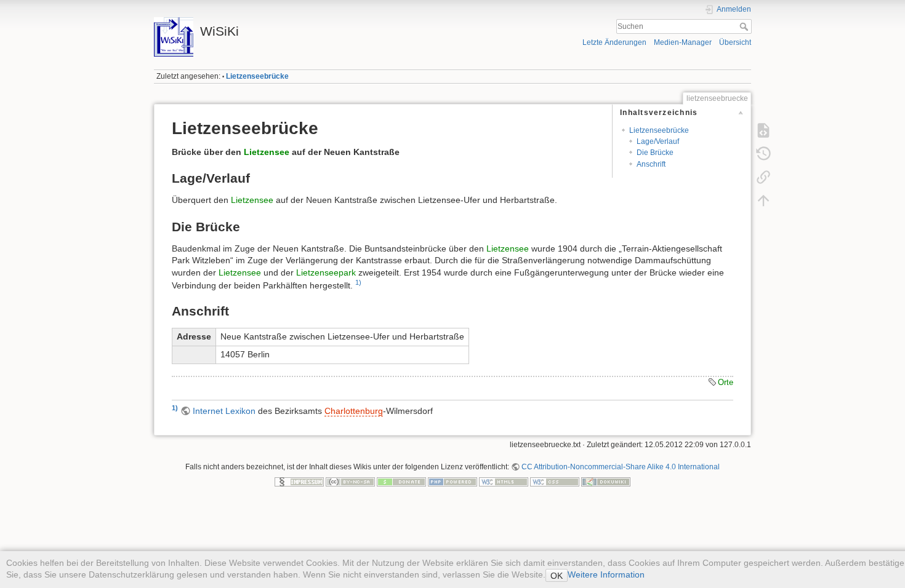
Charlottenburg (353, 411)
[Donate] (401, 481)
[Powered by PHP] (452, 481)
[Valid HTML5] (503, 481)
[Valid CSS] (554, 481)
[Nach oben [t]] (763, 200)
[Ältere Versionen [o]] (763, 153)
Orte (725, 382)
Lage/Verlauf (658, 141)
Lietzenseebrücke (257, 76)
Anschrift (651, 164)
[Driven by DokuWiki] (605, 481)
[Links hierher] (763, 177)
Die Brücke (655, 152)
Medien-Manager (683, 42)
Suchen (745, 26)
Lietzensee (266, 152)
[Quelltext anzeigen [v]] (763, 130)
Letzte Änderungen (614, 42)
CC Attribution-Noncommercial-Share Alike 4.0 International (620, 467)
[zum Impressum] (299, 481)
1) (358, 282)
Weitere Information (606, 574)
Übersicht (735, 42)
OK (556, 576)
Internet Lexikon (224, 411)
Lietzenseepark (326, 272)
